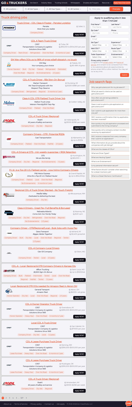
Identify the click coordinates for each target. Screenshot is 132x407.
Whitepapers (75, 3)
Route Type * (116, 48)
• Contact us (49, 404)
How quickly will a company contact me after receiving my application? (108, 131)
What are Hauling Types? (101, 157)
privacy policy (108, 62)
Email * (93, 36)
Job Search (34, 3)
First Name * (95, 24)
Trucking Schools (61, 3)
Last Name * (115, 24)
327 (22, 398)
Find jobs (116, 9)
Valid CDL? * (95, 48)
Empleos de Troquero (91, 3)
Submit (124, 75)
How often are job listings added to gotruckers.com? (104, 99)
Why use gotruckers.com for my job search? (108, 87)
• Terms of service (20, 404)
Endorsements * (117, 54)
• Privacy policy (36, 404)
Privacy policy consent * (100, 60)
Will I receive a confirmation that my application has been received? (109, 118)
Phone (113, 30)
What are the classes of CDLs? (102, 149)
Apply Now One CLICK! (122, 3)
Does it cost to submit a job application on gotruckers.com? (107, 105)
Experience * (116, 42)
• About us (7, 404)
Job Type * (95, 42)
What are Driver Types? (100, 153)
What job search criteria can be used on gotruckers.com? (106, 92)
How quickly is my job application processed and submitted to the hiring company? (109, 125)
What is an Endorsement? (101, 161)
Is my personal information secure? (104, 166)
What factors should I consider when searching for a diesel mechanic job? (109, 171)
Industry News (46, 3)
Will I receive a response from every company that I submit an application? (108, 137)
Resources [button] (105, 3)
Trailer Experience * (98, 54)
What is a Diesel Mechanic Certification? (106, 176)
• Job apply (60, 404)
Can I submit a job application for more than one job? (108, 112)
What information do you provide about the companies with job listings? (108, 144)
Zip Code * (95, 30)
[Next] (26, 398)
